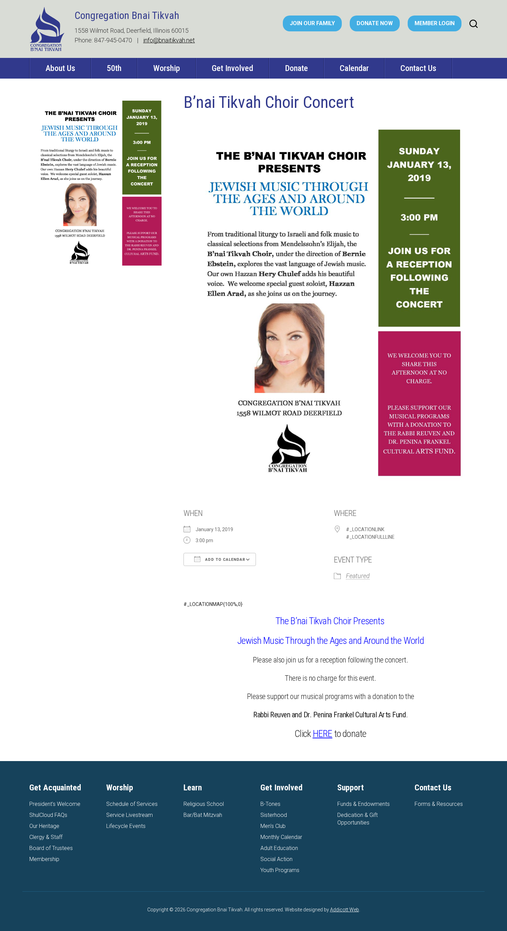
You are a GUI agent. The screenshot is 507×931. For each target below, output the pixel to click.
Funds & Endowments (363, 804)
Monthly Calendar (281, 837)
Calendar (354, 68)
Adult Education (279, 848)
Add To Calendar (224, 559)
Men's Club (273, 826)
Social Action (276, 859)
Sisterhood (273, 815)
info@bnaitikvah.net (169, 40)
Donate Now (375, 23)
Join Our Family (312, 23)
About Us (60, 68)
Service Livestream (129, 815)
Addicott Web (344, 909)
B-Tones (270, 804)
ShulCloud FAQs (48, 815)
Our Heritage (44, 826)
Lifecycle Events (126, 826)
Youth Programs (279, 870)
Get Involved (232, 68)
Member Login (435, 23)
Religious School (203, 804)
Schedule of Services (132, 804)
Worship (166, 68)
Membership (44, 859)
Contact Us (418, 68)
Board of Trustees (51, 848)
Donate (296, 68)
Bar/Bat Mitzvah (202, 815)
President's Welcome (54, 804)
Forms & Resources (439, 804)
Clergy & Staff (45, 837)
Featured (358, 575)
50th (114, 68)
